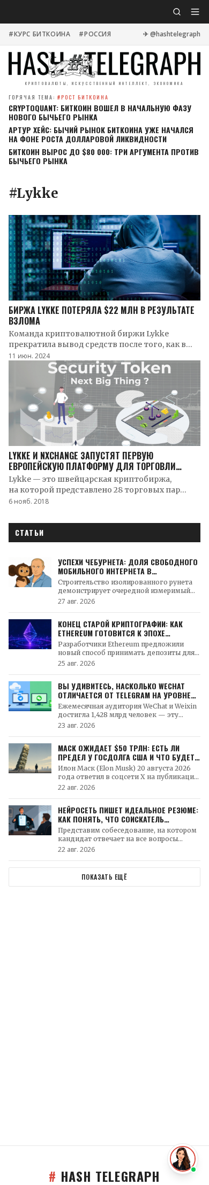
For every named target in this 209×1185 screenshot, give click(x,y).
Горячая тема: (59, 97)
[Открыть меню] (195, 11)
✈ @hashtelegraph (171, 34)
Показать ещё (104, 876)
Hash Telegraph (104, 1175)
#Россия (95, 34)
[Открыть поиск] (177, 11)
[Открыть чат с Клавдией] (182, 1158)
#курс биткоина (39, 34)
